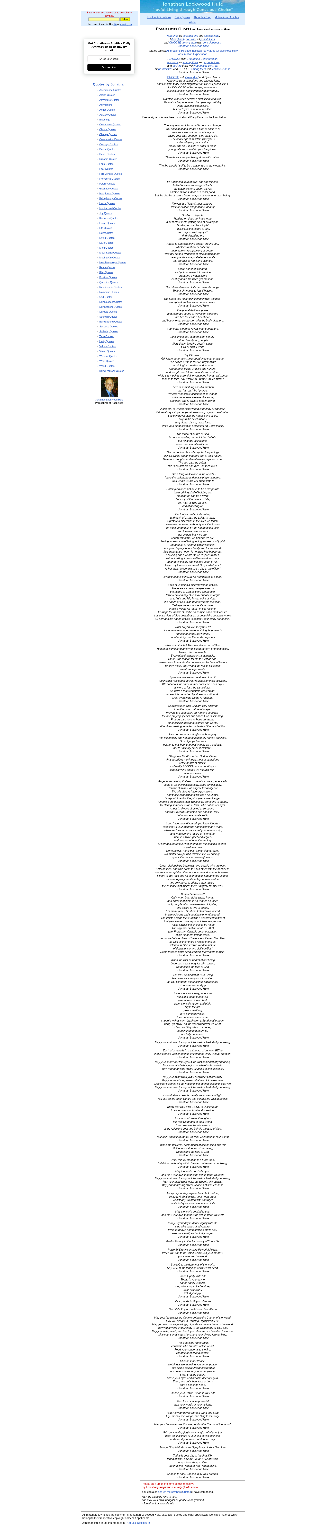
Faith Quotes (106, 163)
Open (188, 77)
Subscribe (109, 67)
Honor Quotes (107, 203)
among (186, 42)
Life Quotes (105, 227)
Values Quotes (107, 346)
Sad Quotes (106, 296)
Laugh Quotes (107, 223)
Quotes (186, 1491)
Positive (186, 50)
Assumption (185, 54)
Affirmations (173, 50)
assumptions (190, 35)
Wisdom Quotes (108, 356)
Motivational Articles (227, 17)
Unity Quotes (106, 341)
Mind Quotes (106, 247)
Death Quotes (107, 154)
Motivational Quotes (110, 252)
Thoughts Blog (202, 17)
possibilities (208, 39)
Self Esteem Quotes (110, 306)
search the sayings (169, 1491)
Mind (195, 77)
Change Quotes (108, 134)
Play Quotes (106, 272)
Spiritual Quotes (108, 311)
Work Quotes (106, 361)
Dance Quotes (107, 149)
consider (191, 39)
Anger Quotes (107, 109)
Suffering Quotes (108, 331)
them (194, 42)
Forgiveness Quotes (110, 173)
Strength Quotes (108, 316)
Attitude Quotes (107, 114)
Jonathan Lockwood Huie (193, 46)
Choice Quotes (107, 129)
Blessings (104, 119)
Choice (220, 50)
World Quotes (107, 365)
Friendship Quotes (109, 178)
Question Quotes (108, 282)
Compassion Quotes (110, 139)
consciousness (212, 42)
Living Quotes (107, 237)
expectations (211, 35)
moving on (126, 24)
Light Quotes (106, 232)
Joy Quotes (105, 213)
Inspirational (199, 50)
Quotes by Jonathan (109, 84)
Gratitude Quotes (108, 188)
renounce (172, 35)
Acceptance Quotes (110, 90)
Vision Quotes (107, 351)
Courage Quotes (108, 144)
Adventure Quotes (109, 99)
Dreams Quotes (108, 159)
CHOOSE (175, 42)
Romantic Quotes (109, 292)
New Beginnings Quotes (112, 262)
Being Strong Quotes (110, 321)
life (115, 24)
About (192, 22)
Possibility (231, 50)
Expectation (200, 54)
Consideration (209, 58)
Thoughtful (193, 58)
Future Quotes (107, 183)
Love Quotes (106, 242)
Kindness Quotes (109, 218)
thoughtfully (178, 39)
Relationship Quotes (110, 287)
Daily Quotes (182, 17)
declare (177, 65)
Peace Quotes (107, 267)
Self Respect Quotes (110, 301)
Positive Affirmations (159, 17)
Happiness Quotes (109, 193)
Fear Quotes (106, 168)
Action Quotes (107, 94)
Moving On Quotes (109, 257)
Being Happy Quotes (110, 198)
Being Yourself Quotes (111, 370)
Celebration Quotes (110, 124)
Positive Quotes (108, 277)
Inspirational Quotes (110, 208)
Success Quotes (108, 326)
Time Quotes (106, 336)
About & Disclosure (138, 1522)
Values (211, 50)
